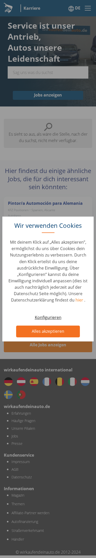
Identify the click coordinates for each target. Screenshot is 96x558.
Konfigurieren (48, 317)
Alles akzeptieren (48, 331)
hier (80, 300)
